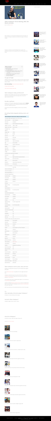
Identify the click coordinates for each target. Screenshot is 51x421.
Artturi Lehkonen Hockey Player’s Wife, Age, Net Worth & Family (43, 80)
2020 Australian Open (10, 271)
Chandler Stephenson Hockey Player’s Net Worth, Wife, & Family (15, 367)
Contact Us (31, 418)
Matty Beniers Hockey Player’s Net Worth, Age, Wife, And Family (14, 358)
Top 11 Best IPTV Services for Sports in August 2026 (13, 340)
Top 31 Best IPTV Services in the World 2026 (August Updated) (43, 49)
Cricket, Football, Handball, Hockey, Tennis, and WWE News (11, 1)
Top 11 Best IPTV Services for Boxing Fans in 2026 (12, 376)
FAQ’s (9, 72)
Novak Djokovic (11, 277)
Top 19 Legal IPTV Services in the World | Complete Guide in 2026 (15, 349)
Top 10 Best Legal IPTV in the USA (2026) (11, 331)
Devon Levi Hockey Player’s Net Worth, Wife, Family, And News (43, 103)
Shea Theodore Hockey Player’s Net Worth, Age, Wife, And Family (43, 57)
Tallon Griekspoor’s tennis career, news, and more (13, 71)
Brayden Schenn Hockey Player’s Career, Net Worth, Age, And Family (43, 72)
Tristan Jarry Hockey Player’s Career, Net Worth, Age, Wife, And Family (15, 385)
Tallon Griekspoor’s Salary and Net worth (12, 68)
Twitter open (15, 241)
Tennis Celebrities (12, 321)
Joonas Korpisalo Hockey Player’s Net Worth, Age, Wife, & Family (43, 64)
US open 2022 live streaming (9, 86)
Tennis (8, 321)
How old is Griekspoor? (10, 75)
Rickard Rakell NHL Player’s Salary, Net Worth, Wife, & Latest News (43, 96)
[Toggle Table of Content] (21, 66)
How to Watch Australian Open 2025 (10, 88)
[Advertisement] (17, 30)
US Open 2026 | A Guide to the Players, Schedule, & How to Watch (43, 41)
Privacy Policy (20, 418)
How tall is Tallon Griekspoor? (11, 74)
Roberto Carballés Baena (25, 283)
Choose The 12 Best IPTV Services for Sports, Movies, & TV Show (43, 33)
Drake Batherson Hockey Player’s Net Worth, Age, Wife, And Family (15, 394)
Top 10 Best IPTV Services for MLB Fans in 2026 (42, 87)
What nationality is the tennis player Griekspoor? (13, 73)
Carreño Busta (8, 280)
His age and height (8, 67)
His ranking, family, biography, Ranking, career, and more (14, 70)
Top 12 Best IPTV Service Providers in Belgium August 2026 (14, 403)
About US (26, 418)
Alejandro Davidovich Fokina (15, 282)
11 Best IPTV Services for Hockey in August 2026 (12, 412)
